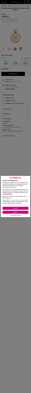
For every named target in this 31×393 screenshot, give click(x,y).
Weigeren (15, 212)
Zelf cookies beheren (15, 215)
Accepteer (15, 208)
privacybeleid (8, 194)
